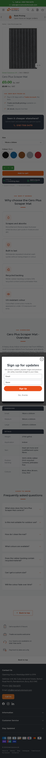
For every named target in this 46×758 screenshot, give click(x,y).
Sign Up (23, 388)
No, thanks (23, 395)
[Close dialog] (41, 359)
